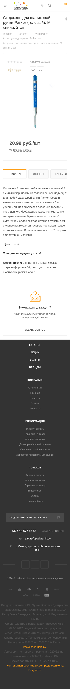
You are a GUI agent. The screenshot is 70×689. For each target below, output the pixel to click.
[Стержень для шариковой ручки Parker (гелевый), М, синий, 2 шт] (35, 102)
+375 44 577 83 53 (24, 530)
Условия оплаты (35, 428)
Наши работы (35, 501)
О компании (35, 387)
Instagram (45, 564)
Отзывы (38, 174)
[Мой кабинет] (56, 5)
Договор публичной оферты (35, 444)
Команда (35, 392)
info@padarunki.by (34, 646)
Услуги (35, 360)
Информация (35, 421)
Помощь (35, 467)
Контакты (35, 408)
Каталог (35, 345)
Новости (35, 398)
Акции (35, 352)
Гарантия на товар (35, 434)
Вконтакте (25, 564)
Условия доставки (35, 439)
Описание (15, 174)
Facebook (35, 564)
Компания (34, 380)
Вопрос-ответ (35, 490)
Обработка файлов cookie (35, 449)
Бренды (35, 367)
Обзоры (35, 495)
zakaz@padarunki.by (38, 538)
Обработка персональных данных (35, 454)
